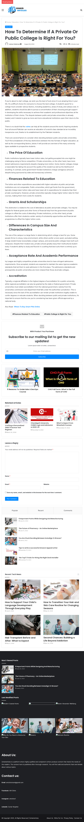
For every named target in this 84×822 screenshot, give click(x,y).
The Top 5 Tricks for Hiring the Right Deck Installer (38, 558)
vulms (28, 127)
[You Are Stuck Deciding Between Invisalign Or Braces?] (11, 541)
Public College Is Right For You (58, 314)
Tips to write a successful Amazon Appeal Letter (38, 548)
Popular (15, 510)
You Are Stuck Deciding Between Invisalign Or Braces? (40, 538)
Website (46, 484)
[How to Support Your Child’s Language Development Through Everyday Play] (22, 590)
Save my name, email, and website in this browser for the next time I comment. (34, 492)
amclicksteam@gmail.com (14, 782)
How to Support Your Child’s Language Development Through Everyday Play (20, 605)
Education (15, 22)
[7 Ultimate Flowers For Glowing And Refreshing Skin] (42, 741)
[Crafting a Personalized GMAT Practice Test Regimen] (16, 415)
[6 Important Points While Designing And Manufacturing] (11, 522)
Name (7, 476)
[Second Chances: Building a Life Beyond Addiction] (61, 625)
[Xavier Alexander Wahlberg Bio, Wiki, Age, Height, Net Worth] (69, 710)
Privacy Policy (68, 818)
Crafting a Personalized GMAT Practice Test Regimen (14, 427)
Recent (41, 510)
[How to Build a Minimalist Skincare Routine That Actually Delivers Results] (69, 741)
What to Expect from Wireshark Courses (65, 424)
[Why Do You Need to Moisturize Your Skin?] (15, 741)
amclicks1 (12, 799)
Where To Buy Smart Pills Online (27, 307)
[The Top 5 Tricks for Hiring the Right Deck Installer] (11, 561)
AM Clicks (12, 790)
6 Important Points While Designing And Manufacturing (41, 519)
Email (7, 484)
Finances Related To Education (27, 314)
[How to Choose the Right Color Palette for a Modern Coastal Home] (15, 710)
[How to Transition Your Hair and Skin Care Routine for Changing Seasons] (61, 590)
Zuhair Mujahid (13, 807)
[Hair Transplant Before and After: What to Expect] (22, 625)
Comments (68, 510)
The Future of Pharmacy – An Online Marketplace (38, 528)
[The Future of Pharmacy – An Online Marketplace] (11, 531)
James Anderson (14, 44)
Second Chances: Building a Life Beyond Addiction (59, 639)
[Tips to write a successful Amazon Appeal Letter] (11, 551)
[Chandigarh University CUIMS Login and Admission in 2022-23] (42, 414)
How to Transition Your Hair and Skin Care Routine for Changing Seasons (61, 605)
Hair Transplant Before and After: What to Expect (20, 639)
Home (8, 22)
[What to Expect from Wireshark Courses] (68, 414)
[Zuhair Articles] (17, 9)
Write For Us (58, 818)
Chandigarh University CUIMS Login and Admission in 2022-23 (42, 425)
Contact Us (78, 818)
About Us (50, 818)
